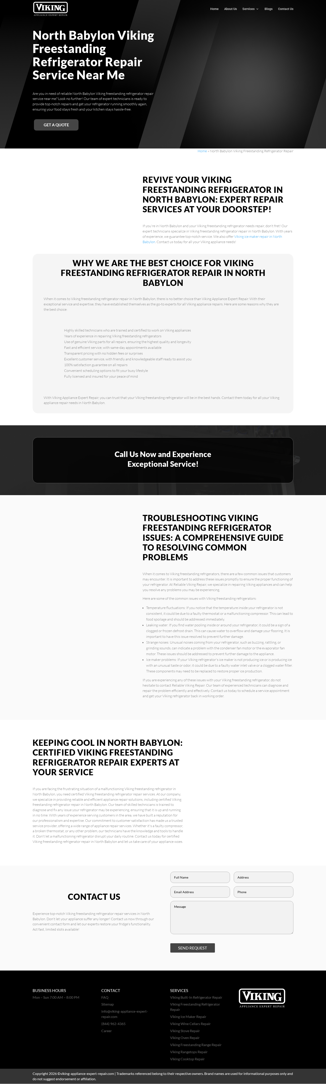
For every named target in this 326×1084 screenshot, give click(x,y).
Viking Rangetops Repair (189, 1052)
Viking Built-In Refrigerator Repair (196, 997)
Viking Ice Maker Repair (188, 1016)
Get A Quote (56, 124)
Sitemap (107, 1004)
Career (106, 1031)
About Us (230, 9)
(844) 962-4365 (113, 1023)
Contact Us (285, 9)
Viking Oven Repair (185, 1037)
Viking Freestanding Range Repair (196, 1045)
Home (214, 9)
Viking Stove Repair (185, 1031)
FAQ (104, 997)
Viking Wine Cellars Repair (190, 1023)
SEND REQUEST (192, 947)
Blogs (269, 9)
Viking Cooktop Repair (187, 1059)
